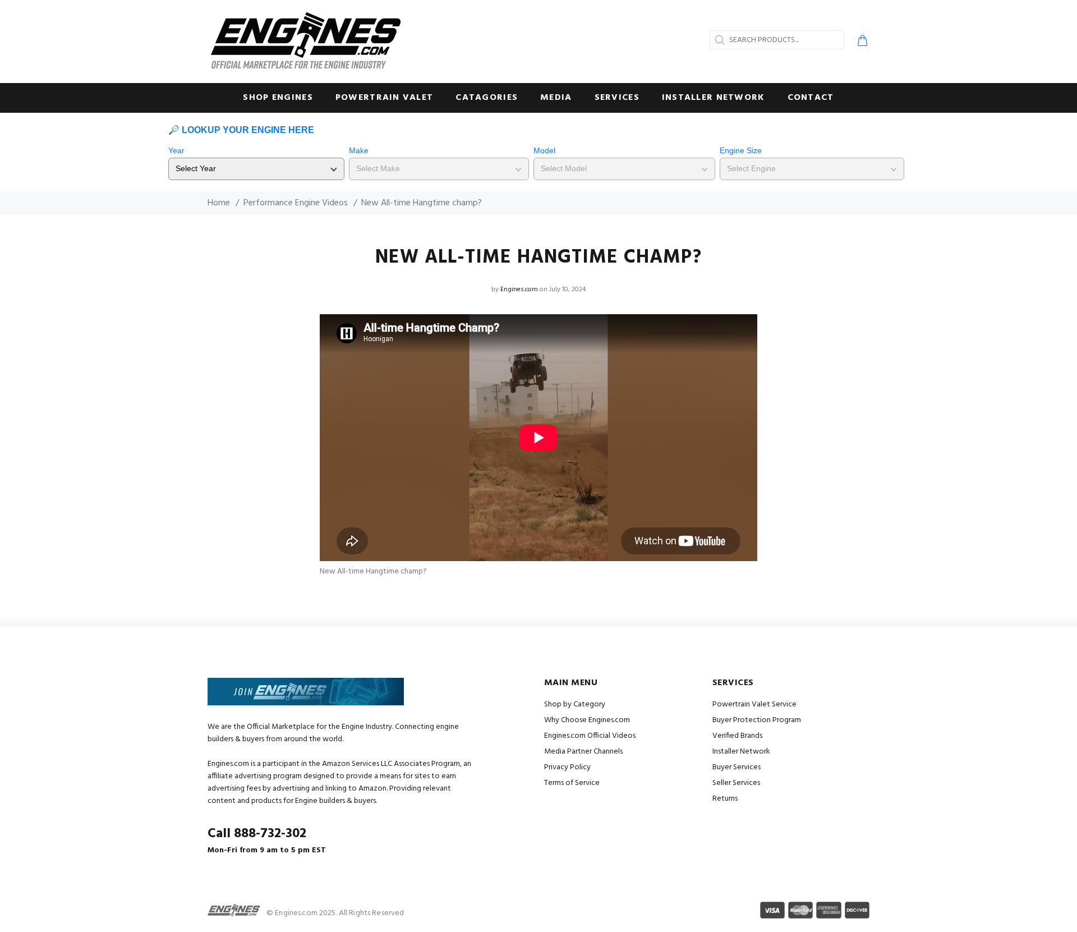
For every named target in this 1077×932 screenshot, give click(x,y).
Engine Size (741, 150)
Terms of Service (572, 783)
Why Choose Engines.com (587, 720)
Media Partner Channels (583, 751)
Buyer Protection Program (756, 720)
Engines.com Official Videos (590, 735)
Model (544, 150)
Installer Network (741, 751)
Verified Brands (737, 735)
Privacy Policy (567, 767)
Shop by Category (574, 704)
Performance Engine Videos (295, 203)
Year (176, 150)
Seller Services (736, 783)
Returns (725, 798)
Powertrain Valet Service (754, 704)
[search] (719, 39)
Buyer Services (736, 767)
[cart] (860, 42)
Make (359, 150)
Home (219, 203)
